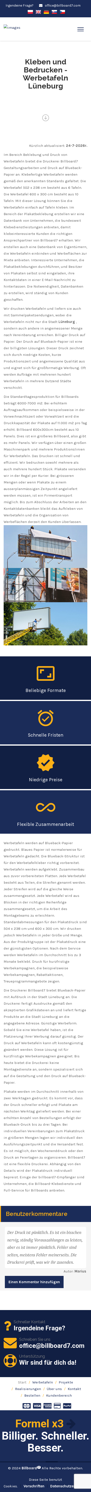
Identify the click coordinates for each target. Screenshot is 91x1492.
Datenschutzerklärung (69, 1486)
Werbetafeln (42, 1382)
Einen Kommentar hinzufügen (34, 1282)
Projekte (66, 1382)
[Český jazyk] (62, 12)
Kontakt (74, 1389)
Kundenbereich (59, 1395)
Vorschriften (34, 1486)
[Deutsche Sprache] (46, 12)
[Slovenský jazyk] (54, 12)
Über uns (54, 1389)
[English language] (38, 12)
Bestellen (32, 1395)
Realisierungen (28, 1389)
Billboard (31, 1468)
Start (22, 1382)
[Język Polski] (30, 12)
